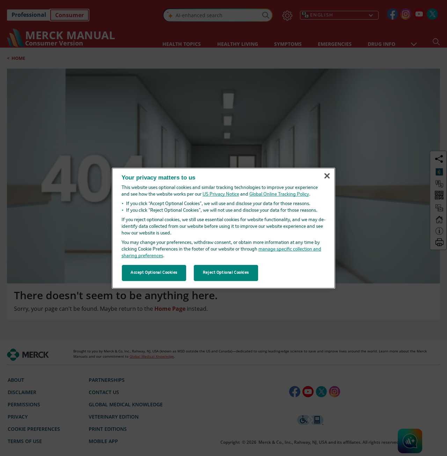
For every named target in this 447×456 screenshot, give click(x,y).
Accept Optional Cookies (154, 273)
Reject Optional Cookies (226, 273)
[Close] (327, 176)
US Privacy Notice (221, 194)
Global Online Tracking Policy (279, 194)
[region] (223, 227)
